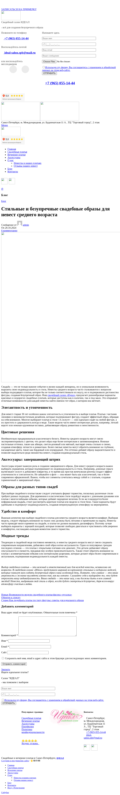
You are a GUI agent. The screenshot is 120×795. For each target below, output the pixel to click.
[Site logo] (20, 119)
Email (5, 646)
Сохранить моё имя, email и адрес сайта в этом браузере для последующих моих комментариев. (56, 658)
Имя (4, 640)
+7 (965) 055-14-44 (96, 732)
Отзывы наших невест (26, 166)
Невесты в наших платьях (27, 163)
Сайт (4, 652)
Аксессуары (28, 723)
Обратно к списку (10, 597)
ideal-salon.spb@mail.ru (93, 736)
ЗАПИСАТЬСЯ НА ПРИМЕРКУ (19, 9)
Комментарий (9, 635)
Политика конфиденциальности (33, 731)
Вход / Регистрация (16, 788)
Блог (3, 201)
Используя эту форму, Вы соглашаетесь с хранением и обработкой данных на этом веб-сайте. (54, 700)
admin (26, 225)
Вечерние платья (31, 721)
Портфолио (28, 726)
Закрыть (5, 669)
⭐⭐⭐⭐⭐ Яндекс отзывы (30, 742)
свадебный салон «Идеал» (62, 395)
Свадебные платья (31, 718)
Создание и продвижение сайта (15, 760)
